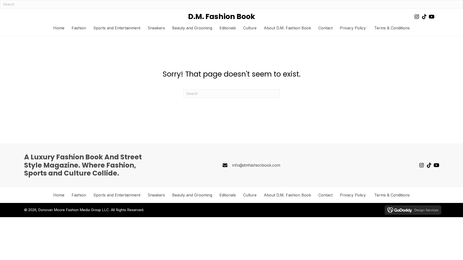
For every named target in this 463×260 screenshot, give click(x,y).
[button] (416, 16)
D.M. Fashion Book (221, 16)
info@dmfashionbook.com (256, 165)
